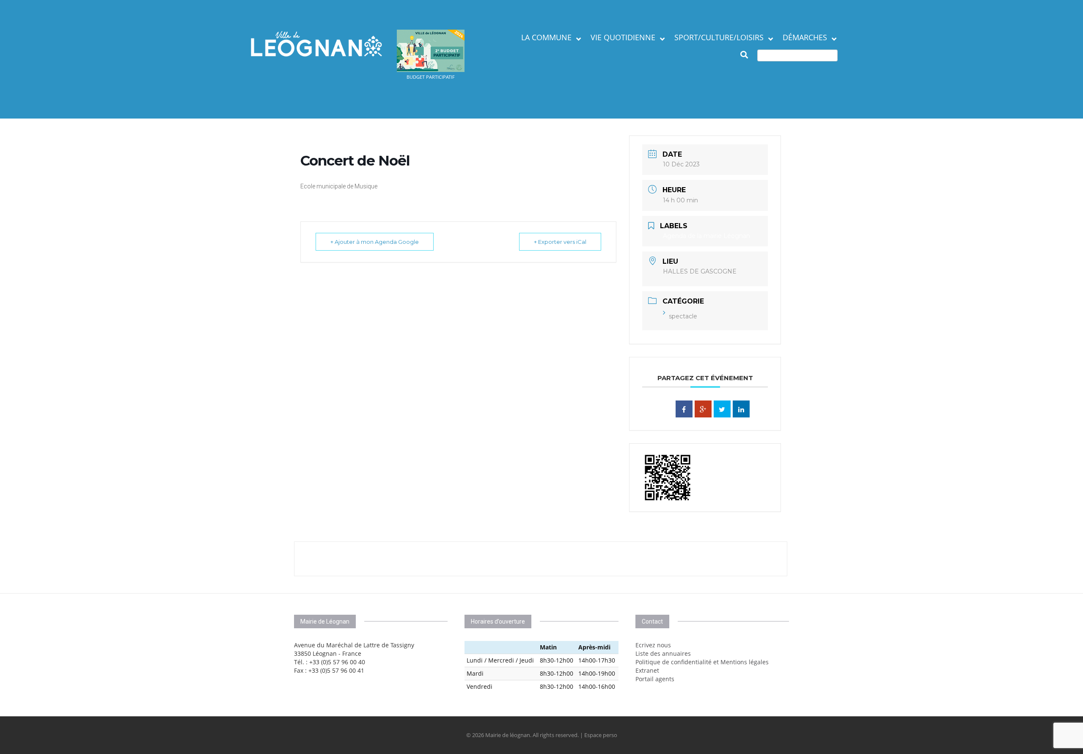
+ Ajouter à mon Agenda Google (374, 241)
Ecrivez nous (653, 645)
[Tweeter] (722, 408)
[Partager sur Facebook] (684, 408)
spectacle (683, 316)
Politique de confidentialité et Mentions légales (702, 662)
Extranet (647, 670)
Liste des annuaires (663, 653)
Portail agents (654, 679)
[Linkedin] (741, 408)
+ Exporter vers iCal (560, 241)
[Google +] (703, 408)
